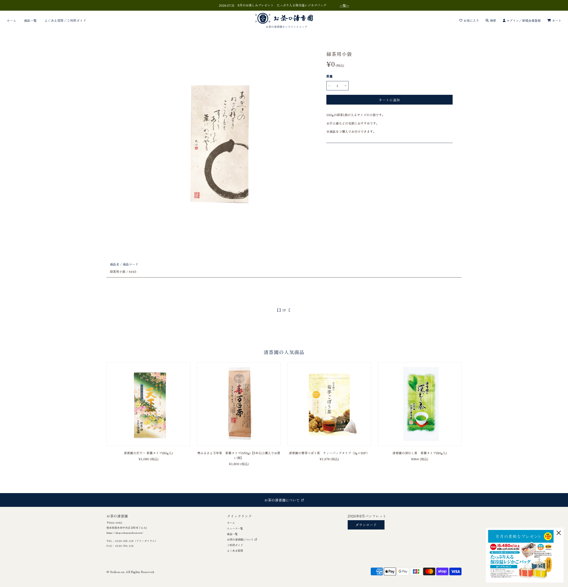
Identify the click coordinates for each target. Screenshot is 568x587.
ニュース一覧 (235, 528)
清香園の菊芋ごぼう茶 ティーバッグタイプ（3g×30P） (329, 453)
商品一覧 (30, 20)
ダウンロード (366, 524)
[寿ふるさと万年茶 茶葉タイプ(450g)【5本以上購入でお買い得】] (239, 404)
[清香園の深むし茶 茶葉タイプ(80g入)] (420, 404)
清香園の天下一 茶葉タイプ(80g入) (148, 453)
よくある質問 (235, 550)
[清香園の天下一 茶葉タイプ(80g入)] (148, 404)
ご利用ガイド (235, 545)
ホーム (11, 20)
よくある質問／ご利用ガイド (65, 20)
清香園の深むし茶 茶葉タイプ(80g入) (419, 453)
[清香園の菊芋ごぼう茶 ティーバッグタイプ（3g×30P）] (329, 404)
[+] (346, 85)
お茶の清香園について (240, 539)
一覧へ (344, 5)
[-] (329, 85)
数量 (329, 76)
